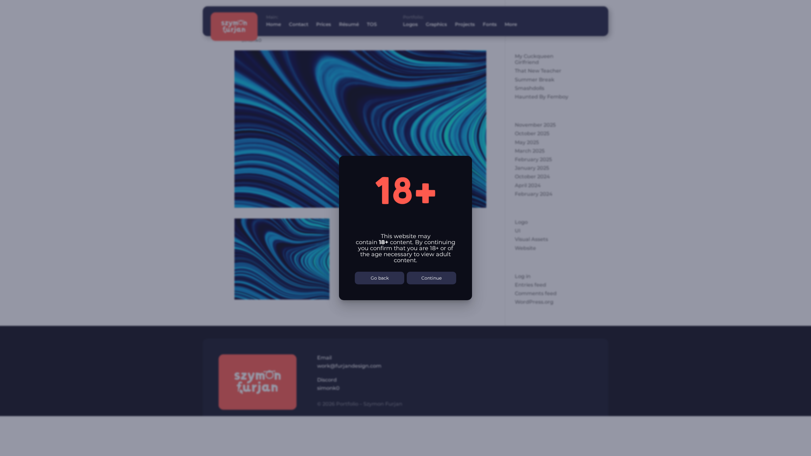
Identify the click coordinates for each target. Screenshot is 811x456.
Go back (380, 278)
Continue (431, 278)
